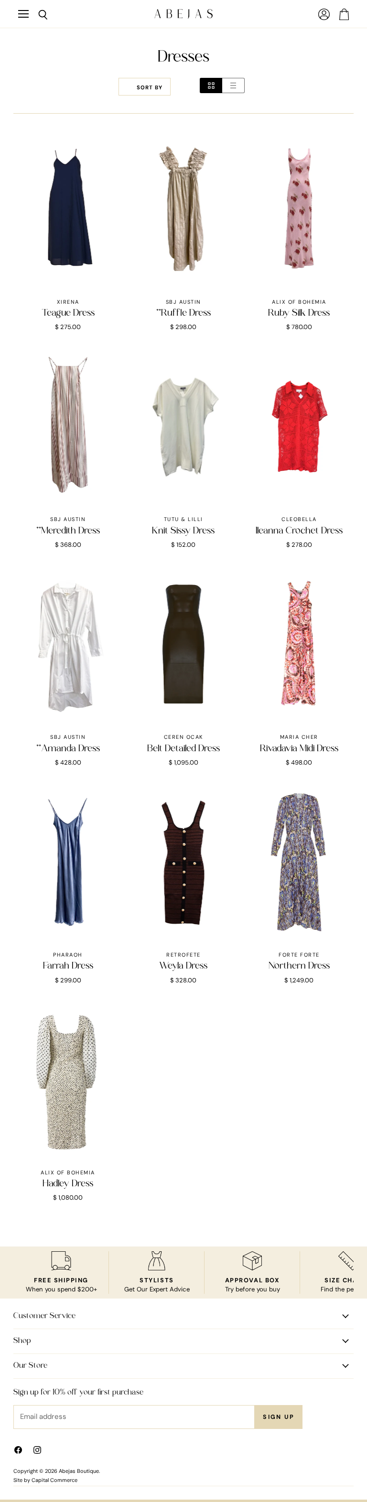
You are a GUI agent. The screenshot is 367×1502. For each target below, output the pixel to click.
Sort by (149, 88)
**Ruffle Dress (183, 313)
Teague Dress (68, 313)
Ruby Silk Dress (299, 313)
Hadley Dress (68, 1184)
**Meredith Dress (68, 531)
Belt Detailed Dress (183, 749)
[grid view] (211, 85)
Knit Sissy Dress (183, 531)
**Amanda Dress (68, 749)
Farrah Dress (68, 966)
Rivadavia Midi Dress (299, 749)
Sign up (278, 1417)
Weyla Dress (183, 966)
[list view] (233, 85)
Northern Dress (299, 966)
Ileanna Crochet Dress (299, 531)
